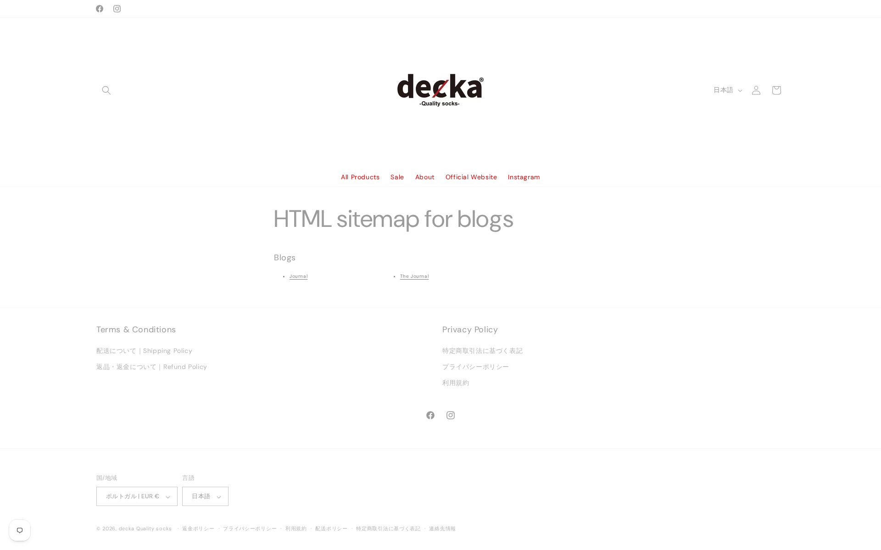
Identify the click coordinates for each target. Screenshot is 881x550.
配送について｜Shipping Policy (144, 351)
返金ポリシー (198, 528)
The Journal (414, 276)
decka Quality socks (145, 529)
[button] (106, 90)
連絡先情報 (442, 528)
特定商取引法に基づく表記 (482, 351)
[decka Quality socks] (440, 90)
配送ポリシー (331, 528)
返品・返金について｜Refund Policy (151, 367)
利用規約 (455, 383)
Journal (298, 276)
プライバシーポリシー (475, 367)
